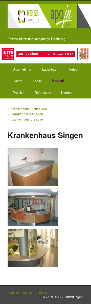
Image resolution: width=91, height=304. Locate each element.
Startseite (14, 292)
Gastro (17, 80)
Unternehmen (22, 69)
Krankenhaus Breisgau (27, 119)
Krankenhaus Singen (27, 114)
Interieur (72, 69)
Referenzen (43, 92)
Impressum (43, 292)
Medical (58, 80)
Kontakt (66, 92)
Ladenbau (49, 69)
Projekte (19, 92)
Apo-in (37, 80)
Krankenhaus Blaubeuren (29, 108)
